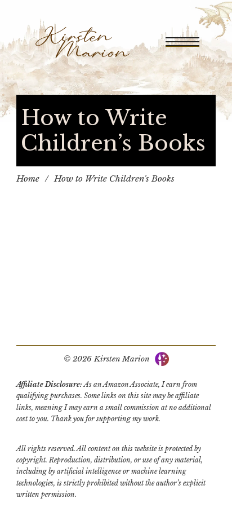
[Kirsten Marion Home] (82, 42)
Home (27, 178)
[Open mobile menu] (182, 41)
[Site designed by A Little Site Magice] (162, 358)
